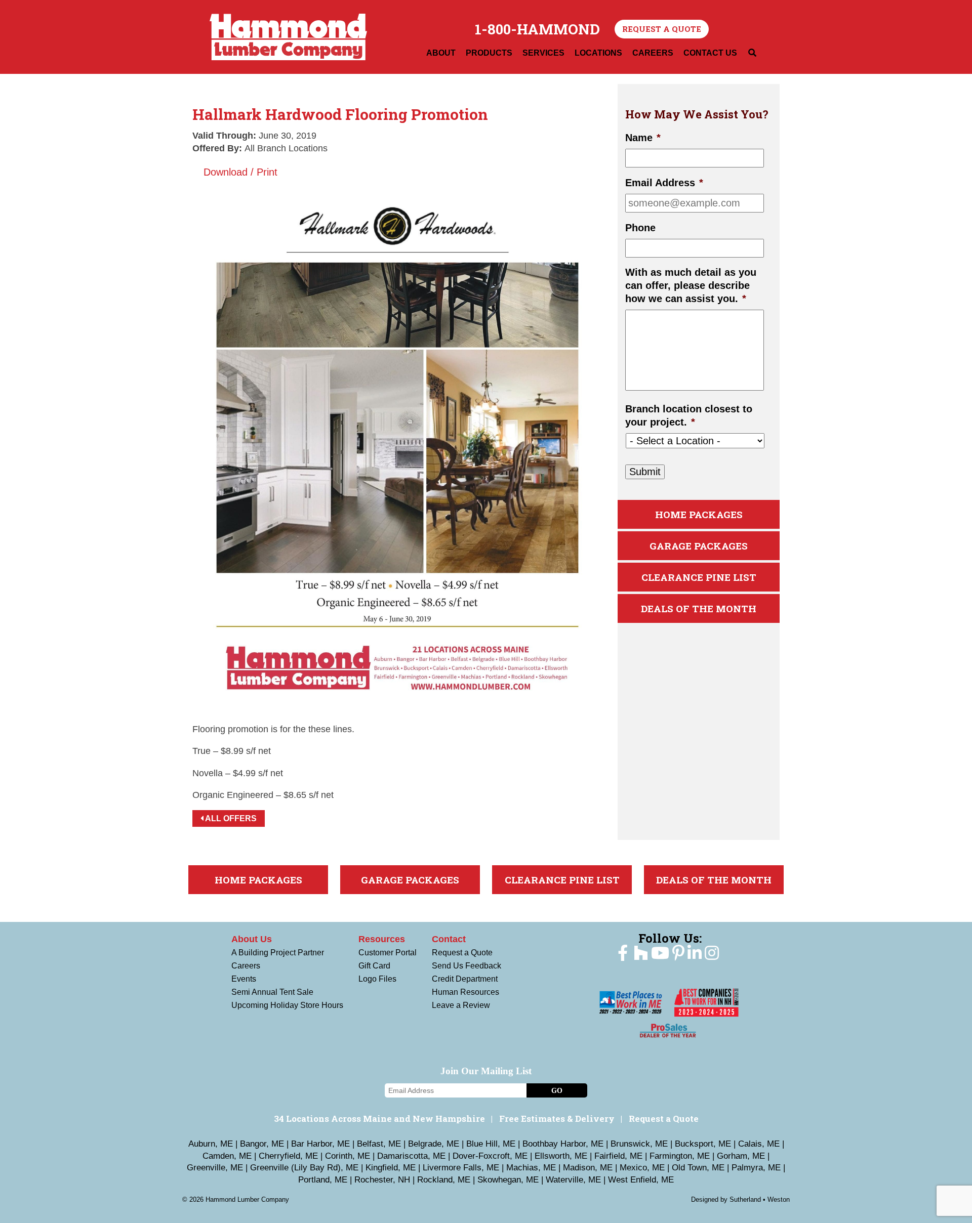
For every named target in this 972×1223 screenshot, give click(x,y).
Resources (381, 939)
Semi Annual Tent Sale (272, 992)
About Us (251, 939)
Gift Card (374, 965)
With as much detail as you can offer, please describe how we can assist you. (690, 285)
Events (243, 979)
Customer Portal (387, 952)
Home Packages (699, 514)
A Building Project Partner (277, 952)
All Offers (230, 818)
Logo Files (377, 979)
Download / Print (238, 172)
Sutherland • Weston (760, 1199)
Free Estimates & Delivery (557, 1118)
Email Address (664, 182)
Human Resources (465, 992)
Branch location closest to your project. (688, 415)
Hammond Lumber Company (288, 37)
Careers (245, 965)
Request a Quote (661, 29)
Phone (640, 227)
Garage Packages (699, 545)
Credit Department (465, 979)
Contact (449, 939)
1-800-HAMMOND (537, 29)
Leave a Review (461, 1005)
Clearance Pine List (698, 577)
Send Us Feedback (466, 965)
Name (643, 137)
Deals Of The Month (698, 608)
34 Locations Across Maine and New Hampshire (379, 1118)
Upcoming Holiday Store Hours (287, 1005)
